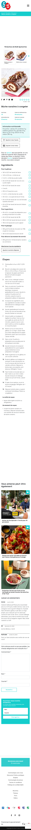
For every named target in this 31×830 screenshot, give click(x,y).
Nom (3, 674)
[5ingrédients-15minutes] (8, 808)
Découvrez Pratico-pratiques (15, 775)
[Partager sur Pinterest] (6, 99)
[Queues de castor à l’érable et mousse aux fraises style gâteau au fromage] (15, 539)
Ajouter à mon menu (12, 145)
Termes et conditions (15, 782)
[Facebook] (11, 815)
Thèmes (15, 793)
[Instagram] (19, 815)
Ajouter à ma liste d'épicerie (11, 250)
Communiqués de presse (15, 780)
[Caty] (14, 808)
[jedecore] (23, 808)
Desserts (14, 13)
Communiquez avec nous (15, 773)
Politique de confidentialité (15, 785)
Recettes (8, 13)
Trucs (15, 795)
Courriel (4, 681)
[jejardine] (28, 808)
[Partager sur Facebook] (1, 99)
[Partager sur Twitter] (4, 99)
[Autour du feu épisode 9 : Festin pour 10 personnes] (15, 504)
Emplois (15, 777)
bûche (10, 158)
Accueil (3, 13)
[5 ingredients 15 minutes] (4, 6)
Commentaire (6, 652)
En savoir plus (15, 762)
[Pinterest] (15, 815)
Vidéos (16, 798)
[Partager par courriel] (12, 99)
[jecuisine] (19, 808)
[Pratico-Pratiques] (3, 808)
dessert (9, 153)
